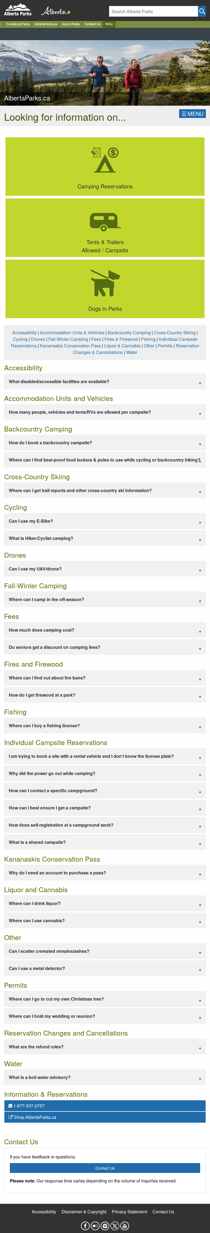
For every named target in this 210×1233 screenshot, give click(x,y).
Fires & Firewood (121, 339)
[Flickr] (95, 1224)
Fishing (148, 339)
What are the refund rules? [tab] (36, 1046)
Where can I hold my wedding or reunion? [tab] (52, 1016)
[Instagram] (105, 1224)
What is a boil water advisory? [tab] (40, 1077)
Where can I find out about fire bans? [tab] (47, 678)
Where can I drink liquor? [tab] (35, 903)
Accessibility (24, 332)
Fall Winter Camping (68, 339)
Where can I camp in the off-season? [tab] (46, 599)
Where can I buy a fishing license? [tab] (44, 725)
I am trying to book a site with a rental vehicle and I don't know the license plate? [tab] (91, 756)
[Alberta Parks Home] (21, 9)
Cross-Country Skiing (175, 332)
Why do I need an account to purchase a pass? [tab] (57, 873)
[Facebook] (85, 1224)
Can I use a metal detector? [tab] (37, 968)
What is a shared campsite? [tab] (37, 842)
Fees (96, 339)
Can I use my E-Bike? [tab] (31, 521)
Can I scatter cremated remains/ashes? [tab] (49, 951)
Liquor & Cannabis (122, 345)
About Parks (71, 24)
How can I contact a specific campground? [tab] (53, 790)
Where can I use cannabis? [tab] (37, 920)
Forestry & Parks (18, 24)
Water (131, 352)
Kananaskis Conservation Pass (70, 345)
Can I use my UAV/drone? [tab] (35, 569)
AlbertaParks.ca (46, 24)
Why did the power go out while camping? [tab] (52, 773)
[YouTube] (124, 1224)
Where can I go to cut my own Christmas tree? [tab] (56, 999)
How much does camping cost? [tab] (41, 630)
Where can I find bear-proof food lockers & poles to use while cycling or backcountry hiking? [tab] (104, 460)
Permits (165, 345)
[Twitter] (114, 1224)
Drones (38, 339)
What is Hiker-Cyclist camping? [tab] (41, 538)
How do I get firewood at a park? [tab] (42, 695)
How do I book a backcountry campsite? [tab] (50, 442)
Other (149, 345)
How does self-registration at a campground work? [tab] (61, 825)
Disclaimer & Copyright (84, 1211)
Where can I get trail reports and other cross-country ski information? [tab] (80, 490)
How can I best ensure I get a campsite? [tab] (50, 808)
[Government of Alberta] (53, 9)
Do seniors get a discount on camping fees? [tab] (54, 647)
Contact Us (92, 24)
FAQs (109, 24)
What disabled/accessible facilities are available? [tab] (59, 381)
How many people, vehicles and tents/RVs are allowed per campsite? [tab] (80, 412)
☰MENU (192, 113)
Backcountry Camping (129, 332)
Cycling (20, 339)
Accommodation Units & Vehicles (72, 332)
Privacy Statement (129, 1211)
